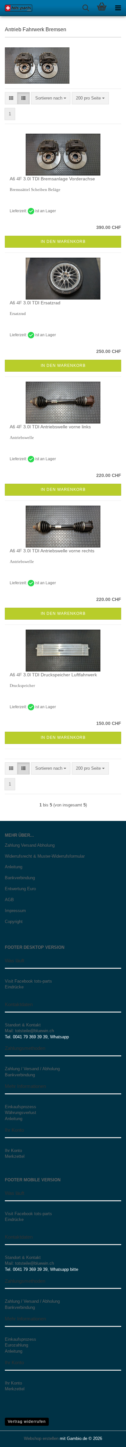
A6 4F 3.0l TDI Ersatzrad (35, 302)
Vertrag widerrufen (27, 1421)
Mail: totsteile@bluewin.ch (29, 1030)
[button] (11, 98)
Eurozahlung (16, 1345)
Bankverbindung (20, 877)
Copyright (14, 921)
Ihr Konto (13, 1150)
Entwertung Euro (20, 888)
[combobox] (50, 98)
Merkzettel (15, 1156)
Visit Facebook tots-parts (28, 981)
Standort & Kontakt (23, 1025)
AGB (9, 899)
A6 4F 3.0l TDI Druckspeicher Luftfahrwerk (53, 674)
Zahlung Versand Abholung (30, 845)
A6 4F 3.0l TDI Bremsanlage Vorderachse (52, 178)
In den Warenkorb (63, 241)
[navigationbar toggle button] (118, 8)
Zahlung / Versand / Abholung (32, 1068)
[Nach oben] (108, 1437)
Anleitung (13, 866)
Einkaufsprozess (20, 1106)
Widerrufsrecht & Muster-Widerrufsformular (45, 856)
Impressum (15, 910)
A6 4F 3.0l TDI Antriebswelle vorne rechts (52, 550)
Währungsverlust (20, 1112)
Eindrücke (14, 987)
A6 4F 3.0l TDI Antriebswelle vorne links (50, 426)
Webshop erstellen (41, 1438)
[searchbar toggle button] (86, 8)
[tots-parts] (16, 8)
